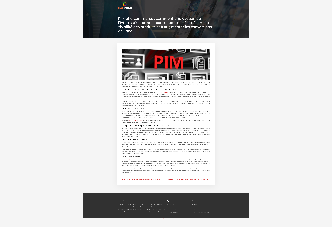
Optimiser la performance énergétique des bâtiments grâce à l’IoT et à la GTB (188, 179)
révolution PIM (127, 160)
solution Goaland (163, 92)
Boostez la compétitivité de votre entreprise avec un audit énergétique (141, 179)
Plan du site (166, 219)
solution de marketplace (135, 120)
